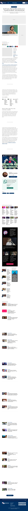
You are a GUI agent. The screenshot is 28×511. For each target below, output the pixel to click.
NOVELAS (8, 499)
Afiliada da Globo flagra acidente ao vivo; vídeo (12, 490)
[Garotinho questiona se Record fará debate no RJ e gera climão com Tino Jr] (4, 363)
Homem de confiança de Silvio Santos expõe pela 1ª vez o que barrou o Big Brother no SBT (12, 378)
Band (14, 55)
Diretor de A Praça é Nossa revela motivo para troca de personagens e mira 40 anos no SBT (11, 102)
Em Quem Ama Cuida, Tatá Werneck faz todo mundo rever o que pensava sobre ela (9, 278)
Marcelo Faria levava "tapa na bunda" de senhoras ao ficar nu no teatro (13, 483)
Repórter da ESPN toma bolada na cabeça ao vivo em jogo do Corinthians (9, 284)
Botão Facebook (21, 503)
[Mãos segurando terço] (16, 207)
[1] (4, 270)
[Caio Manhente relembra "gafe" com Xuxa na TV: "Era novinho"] (4, 370)
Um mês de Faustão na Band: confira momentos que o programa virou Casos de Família (11, 212)
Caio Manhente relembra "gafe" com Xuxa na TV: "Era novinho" (12, 371)
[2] (4, 276)
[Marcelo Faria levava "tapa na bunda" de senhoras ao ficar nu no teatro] (4, 482)
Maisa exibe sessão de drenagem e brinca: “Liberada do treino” (8, 291)
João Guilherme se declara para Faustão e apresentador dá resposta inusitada (4, 221)
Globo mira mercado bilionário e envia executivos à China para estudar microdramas (6, 102)
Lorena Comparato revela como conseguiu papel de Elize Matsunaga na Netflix (9, 247)
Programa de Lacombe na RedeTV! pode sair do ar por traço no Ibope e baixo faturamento (8, 222)
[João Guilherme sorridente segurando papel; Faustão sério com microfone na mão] (3, 217)
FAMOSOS (10, 499)
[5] (4, 295)
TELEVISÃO (5, 499)
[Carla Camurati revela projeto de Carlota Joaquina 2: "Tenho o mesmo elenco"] (4, 466)
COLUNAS (16, 499)
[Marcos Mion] (5, 174)
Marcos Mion (4, 193)
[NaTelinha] (3, 3)
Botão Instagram (24, 503)
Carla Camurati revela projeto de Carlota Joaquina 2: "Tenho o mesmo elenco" (13, 467)
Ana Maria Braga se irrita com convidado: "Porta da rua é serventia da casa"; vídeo (13, 305)
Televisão (14, 3)
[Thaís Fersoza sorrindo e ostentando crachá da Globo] (7, 207)
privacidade (8, 185)
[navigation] (8, 2)
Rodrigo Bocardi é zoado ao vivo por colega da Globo (15, 221)
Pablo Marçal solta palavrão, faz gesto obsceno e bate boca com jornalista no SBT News (13, 394)
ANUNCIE (11, 504)
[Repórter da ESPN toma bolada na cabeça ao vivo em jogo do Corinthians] (4, 347)
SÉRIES (21, 499)
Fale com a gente (12, 505)
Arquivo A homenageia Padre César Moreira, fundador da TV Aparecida (12, 430)
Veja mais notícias (13, 176)
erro (17, 46)
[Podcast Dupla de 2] (22, 504)
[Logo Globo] (3, 207)
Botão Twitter (22, 503)
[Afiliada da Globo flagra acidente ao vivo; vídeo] (4, 489)
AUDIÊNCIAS (13, 499)
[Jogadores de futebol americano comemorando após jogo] (12, 217)
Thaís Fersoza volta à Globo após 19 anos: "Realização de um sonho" (7, 212)
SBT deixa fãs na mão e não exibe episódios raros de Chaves (12, 460)
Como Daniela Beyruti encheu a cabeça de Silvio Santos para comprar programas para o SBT (13, 407)
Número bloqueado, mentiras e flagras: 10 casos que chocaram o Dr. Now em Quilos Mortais (13, 341)
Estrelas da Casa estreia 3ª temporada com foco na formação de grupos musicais (12, 437)
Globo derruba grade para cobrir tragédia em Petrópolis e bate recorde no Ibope (3, 212)
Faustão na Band (12, 193)
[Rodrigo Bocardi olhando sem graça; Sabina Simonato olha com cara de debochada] (16, 217)
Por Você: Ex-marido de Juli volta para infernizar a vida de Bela (9, 296)
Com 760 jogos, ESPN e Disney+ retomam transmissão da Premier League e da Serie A (12, 312)
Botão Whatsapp (20, 503)
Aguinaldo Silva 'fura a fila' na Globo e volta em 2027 (16, 101)
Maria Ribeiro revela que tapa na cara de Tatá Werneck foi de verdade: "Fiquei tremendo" (13, 318)
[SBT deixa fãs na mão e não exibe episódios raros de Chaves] (4, 459)
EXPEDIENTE (11, 503)
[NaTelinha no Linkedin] (21, 504)
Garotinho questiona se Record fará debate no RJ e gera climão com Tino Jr (12, 364)
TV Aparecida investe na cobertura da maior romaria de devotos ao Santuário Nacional (15, 212)
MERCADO (19, 499)
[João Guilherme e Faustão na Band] (12, 207)
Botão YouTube (25, 503)
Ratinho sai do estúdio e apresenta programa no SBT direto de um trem (12, 335)
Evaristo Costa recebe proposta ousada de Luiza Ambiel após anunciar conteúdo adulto (9, 272)
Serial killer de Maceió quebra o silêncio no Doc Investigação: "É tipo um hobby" (13, 454)
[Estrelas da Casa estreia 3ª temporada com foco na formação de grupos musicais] (4, 436)
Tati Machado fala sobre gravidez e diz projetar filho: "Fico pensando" (12, 401)
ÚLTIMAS (3, 499)
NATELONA (23, 499)
